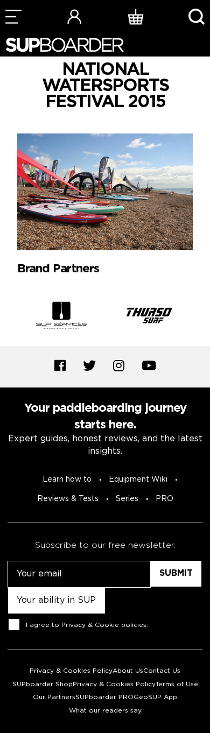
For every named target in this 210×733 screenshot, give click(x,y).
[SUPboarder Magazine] (64, 45)
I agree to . (87, 625)
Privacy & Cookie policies (103, 625)
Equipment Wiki (138, 479)
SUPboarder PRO (104, 697)
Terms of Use (177, 684)
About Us (128, 671)
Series (127, 499)
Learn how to (67, 479)
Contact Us (161, 671)
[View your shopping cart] (136, 16)
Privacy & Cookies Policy (71, 671)
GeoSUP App (155, 697)
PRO (164, 499)
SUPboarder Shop (42, 684)
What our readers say (105, 711)
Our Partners (54, 697)
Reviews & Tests (68, 499)
